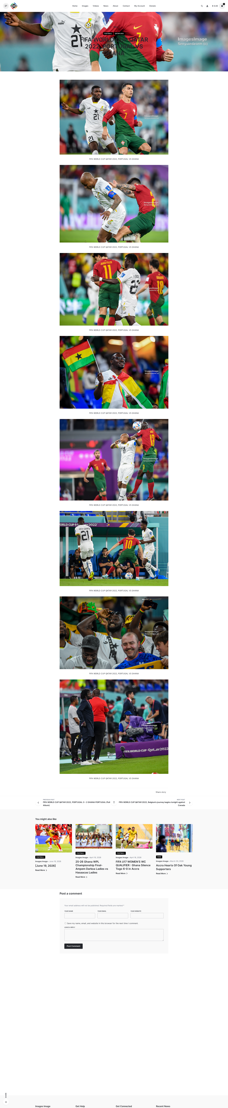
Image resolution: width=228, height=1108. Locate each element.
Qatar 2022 (119, 33)
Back (115, 27)
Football (108, 33)
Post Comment (73, 946)
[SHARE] (6, 1102)
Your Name (68, 911)
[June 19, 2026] (45, 865)
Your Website (136, 911)
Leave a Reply (69, 927)
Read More (40, 870)
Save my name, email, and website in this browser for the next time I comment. (102, 923)
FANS (159, 857)
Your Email (101, 911)
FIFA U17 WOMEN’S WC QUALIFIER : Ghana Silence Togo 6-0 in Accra (133, 865)
